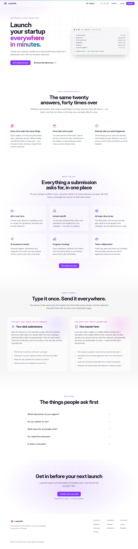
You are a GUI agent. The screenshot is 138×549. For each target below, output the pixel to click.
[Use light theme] (104, 3)
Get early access (20, 63)
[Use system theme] (101, 3)
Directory (96, 528)
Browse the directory (44, 63)
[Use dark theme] (107, 3)
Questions (110, 528)
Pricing (95, 532)
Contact (113, 3)
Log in (122, 3)
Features (96, 524)
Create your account (69, 494)
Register (130, 3)
